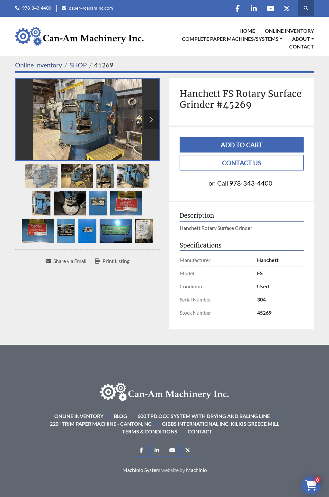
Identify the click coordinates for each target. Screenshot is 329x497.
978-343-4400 (36, 8)
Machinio (196, 470)
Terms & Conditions (149, 431)
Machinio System (141, 470)
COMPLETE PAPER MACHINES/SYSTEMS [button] (230, 39)
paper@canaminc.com (91, 8)
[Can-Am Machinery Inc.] (164, 391)
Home (247, 31)
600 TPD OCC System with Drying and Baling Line (204, 416)
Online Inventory (289, 31)
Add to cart (241, 145)
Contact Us (242, 163)
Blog (120, 416)
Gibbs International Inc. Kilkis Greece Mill (220, 424)
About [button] (301, 39)
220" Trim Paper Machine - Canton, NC (101, 424)
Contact (301, 46)
